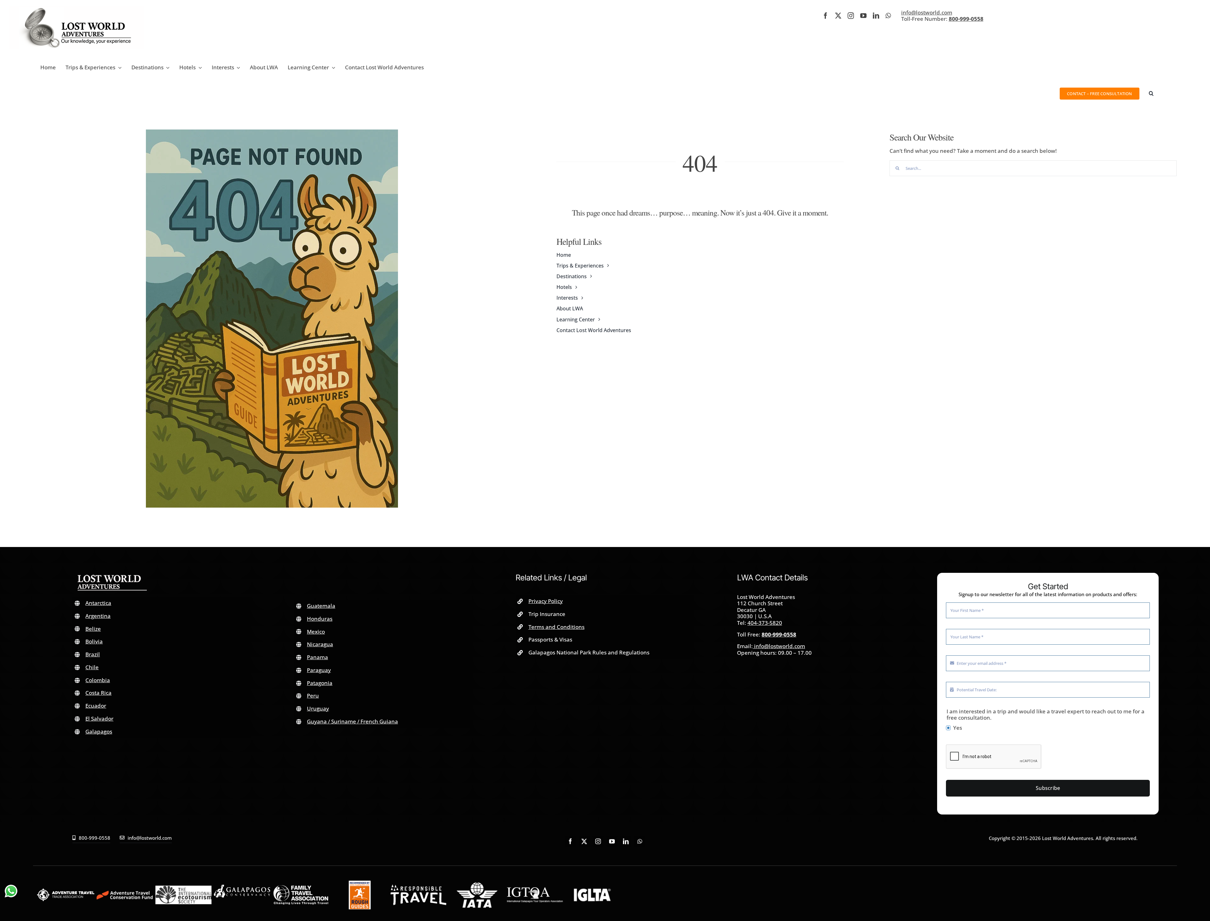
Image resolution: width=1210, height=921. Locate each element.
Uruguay (318, 708)
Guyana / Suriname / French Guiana (352, 721)
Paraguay (319, 670)
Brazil (92, 654)
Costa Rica (98, 692)
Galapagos (98, 731)
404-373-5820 (764, 622)
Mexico (316, 631)
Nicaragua (320, 644)
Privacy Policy (545, 601)
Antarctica (98, 603)
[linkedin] (876, 16)
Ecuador (95, 705)
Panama (317, 657)
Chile (92, 667)
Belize (93, 628)
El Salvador (99, 718)
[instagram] (851, 16)
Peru (313, 695)
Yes (957, 728)
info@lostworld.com (926, 12)
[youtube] (863, 16)
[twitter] (838, 16)
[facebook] (825, 16)
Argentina (98, 615)
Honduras (319, 618)
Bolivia (94, 641)
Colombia (97, 680)
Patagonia (319, 683)
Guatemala (321, 605)
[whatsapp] (888, 16)
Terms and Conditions (556, 626)
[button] (1151, 93)
